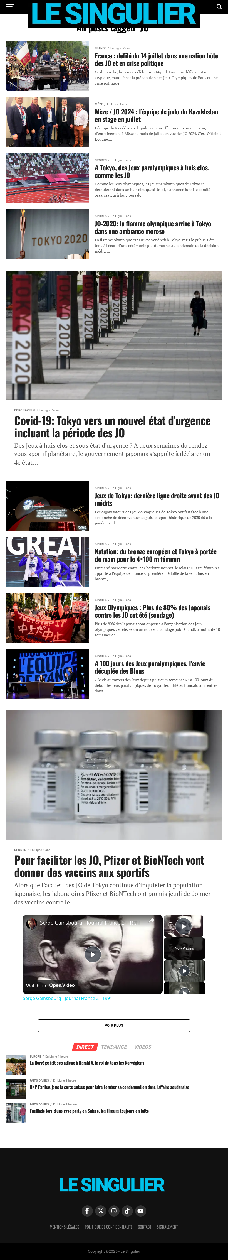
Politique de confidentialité (108, 1227)
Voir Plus (114, 1025)
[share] (152, 920)
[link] (31, 924)
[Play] (184, 970)
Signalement (167, 1227)
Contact (144, 1227)
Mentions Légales (64, 1227)
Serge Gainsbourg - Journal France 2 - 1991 (90, 922)
